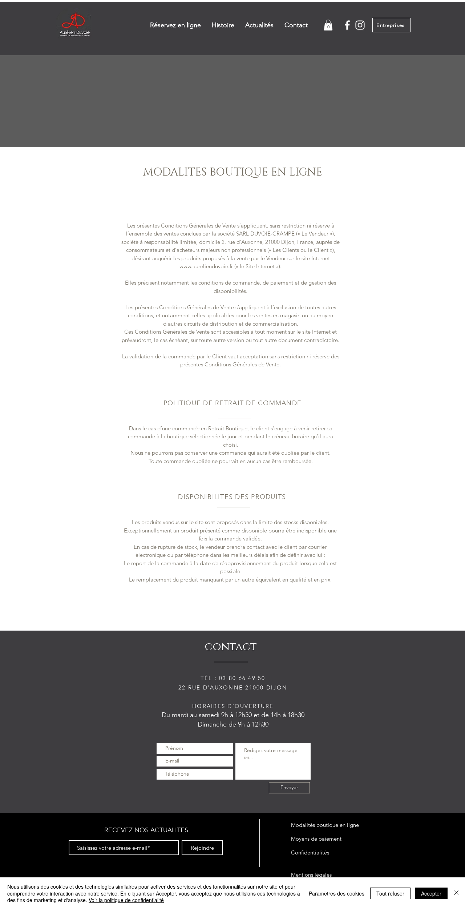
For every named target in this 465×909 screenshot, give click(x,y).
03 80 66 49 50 (242, 678)
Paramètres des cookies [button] (336, 893)
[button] (328, 25)
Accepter (431, 893)
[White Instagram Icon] (360, 25)
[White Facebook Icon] (347, 25)
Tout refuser (390, 893)
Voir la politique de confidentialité (126, 900)
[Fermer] (456, 893)
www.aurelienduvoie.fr (206, 266)
